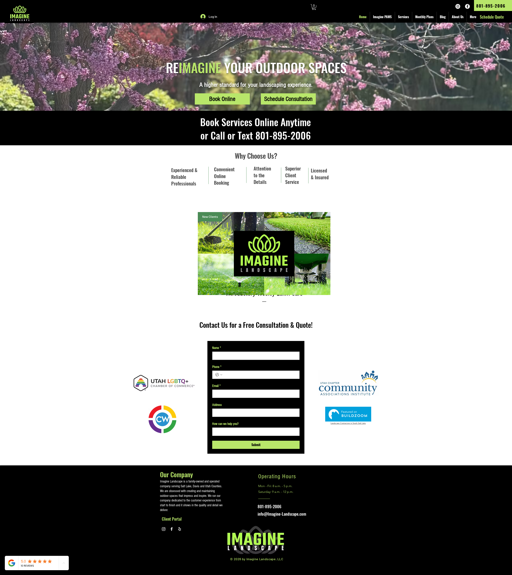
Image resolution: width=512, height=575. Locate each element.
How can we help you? (225, 424)
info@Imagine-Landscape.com (282, 514)
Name (216, 348)
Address (217, 405)
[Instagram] (457, 6)
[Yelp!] (179, 529)
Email (216, 386)
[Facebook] (467, 6)
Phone (216, 367)
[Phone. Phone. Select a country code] (219, 374)
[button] (314, 7)
